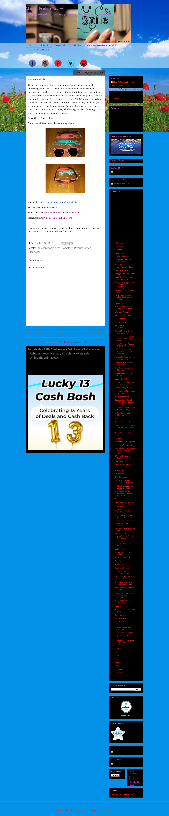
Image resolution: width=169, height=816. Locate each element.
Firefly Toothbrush (122, 256)
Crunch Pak (119, 474)
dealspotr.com (126, 715)
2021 (116, 213)
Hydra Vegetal (120, 618)
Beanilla (118, 561)
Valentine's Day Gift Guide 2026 (67, 45)
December (120, 243)
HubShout (119, 461)
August (118, 649)
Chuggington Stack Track (125, 274)
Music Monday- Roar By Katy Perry (124, 434)
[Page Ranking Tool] (115, 776)
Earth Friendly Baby (123, 388)
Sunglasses (34, 252)
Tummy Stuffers (121, 615)
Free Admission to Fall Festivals (124, 374)
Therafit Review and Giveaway (123, 628)
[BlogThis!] (65, 243)
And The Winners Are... (124, 422)
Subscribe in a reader (119, 99)
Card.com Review (122, 568)
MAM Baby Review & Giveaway (123, 602)
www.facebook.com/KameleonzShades (58, 202)
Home (31, 45)
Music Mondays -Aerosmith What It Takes (123, 543)
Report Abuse (117, 160)
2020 (116, 216)
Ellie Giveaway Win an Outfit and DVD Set (123, 308)
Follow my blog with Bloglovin (122, 794)
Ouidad (118, 438)
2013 (116, 240)
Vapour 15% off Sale (123, 315)
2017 (116, 226)
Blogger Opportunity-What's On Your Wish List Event (124, 351)
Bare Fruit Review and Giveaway (124, 623)
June (118, 655)
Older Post (96, 333)
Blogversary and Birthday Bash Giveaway (125, 408)
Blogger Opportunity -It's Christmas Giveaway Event (124, 338)
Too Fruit (118, 418)
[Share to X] (67, 243)
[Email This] (62, 243)
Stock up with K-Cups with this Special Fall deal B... (125, 427)
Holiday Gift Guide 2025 (39, 49)
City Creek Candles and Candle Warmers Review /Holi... (124, 504)
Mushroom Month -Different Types (122, 572)
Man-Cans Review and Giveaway (124, 369)
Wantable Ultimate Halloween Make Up (124, 481)
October (119, 250)
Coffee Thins (120, 303)
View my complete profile (120, 85)
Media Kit (44, 45)
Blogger (107, 810)
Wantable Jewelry (122, 312)
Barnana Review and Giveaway (123, 260)
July (117, 652)
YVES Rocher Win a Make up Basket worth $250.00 (125, 595)
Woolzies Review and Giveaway (123, 363)
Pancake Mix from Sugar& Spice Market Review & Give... (125, 450)
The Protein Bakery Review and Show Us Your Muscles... (124, 493)
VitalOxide (119, 470)
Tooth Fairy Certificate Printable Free (123, 516)
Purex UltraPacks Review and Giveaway (125, 358)
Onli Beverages (121, 477)
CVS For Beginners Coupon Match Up (123, 457)
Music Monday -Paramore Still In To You (125, 345)
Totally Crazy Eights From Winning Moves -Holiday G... (125, 285)
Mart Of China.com (122, 558)
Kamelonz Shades (122, 565)
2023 (116, 206)
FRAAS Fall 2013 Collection (122, 326)
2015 (116, 233)
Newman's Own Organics (125, 442)
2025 (116, 199)
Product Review (82, 248)
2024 (116, 203)
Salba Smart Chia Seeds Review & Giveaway (124, 578)
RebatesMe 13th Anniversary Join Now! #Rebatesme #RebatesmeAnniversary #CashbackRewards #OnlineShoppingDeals (63, 353)
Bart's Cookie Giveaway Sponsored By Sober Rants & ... (124, 523)
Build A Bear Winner (123, 322)
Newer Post (35, 333)
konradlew (82, 810)
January (119, 672)
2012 (116, 677)
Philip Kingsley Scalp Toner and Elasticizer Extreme (124, 298)
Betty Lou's (119, 549)
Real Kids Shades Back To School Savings (125, 487)
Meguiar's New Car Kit (124, 445)
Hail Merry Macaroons (123, 270)
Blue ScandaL (120, 319)
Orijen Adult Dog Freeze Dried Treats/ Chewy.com (124, 642)
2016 (116, 230)
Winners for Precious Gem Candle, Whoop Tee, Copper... (124, 536)
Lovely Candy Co (121, 379)
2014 (116, 237)
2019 (116, 220)
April (118, 662)
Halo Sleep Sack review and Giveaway (124, 278)
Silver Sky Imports (122, 397)
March (118, 666)
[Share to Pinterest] (72, 243)
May (117, 659)
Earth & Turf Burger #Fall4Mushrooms (123, 511)
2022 (116, 209)
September (120, 253)
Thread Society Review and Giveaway (124, 332)
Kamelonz (67, 248)
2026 (116, 196)
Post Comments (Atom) (73, 342)
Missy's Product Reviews (45, 8)
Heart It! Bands (121, 606)
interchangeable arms (48, 248)
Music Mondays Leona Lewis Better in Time (124, 266)
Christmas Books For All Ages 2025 (102, 45)
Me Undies (119, 499)
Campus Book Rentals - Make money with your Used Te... (125, 402)
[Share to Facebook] (69, 243)
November (120, 246)
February (119, 669)
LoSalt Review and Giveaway (122, 414)
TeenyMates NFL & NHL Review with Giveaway (124, 583)
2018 (116, 223)
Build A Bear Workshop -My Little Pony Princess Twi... (125, 635)
